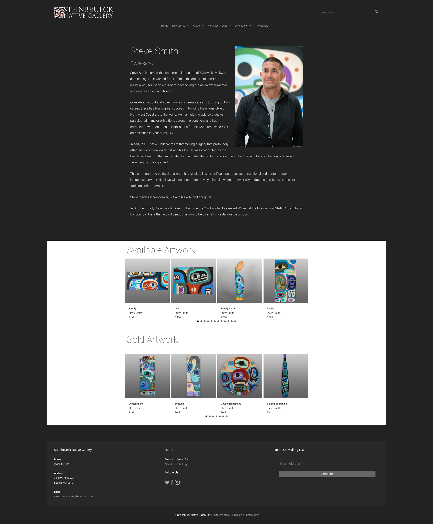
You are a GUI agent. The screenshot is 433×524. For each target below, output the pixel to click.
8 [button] (221, 321)
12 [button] (235, 321)
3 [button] (205, 321)
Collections (241, 26)
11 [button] (232, 321)
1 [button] (198, 321)
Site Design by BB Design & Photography (236, 515)
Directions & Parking (176, 464)
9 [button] (225, 321)
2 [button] (201, 321)
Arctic (196, 26)
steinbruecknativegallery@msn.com (74, 496)
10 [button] (228, 321)
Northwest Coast (217, 26)
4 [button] (208, 321)
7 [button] (218, 321)
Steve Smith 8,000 (273, 313)
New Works (178, 26)
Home (164, 26)
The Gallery (261, 26)
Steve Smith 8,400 (181, 313)
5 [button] (211, 321)
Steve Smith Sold (135, 313)
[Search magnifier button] (376, 11)
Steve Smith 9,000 (228, 313)
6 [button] (215, 321)
